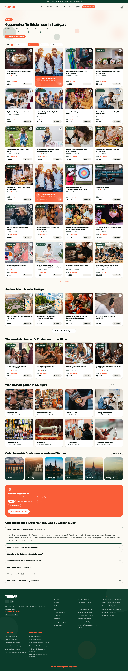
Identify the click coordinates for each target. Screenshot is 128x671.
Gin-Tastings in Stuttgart (12, 639)
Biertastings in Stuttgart (12, 642)
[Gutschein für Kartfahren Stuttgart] (120, 166)
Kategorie (21, 45)
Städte (56, 7)
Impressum (56, 618)
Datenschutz (57, 615)
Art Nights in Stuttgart (108, 615)
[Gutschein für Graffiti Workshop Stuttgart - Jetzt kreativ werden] (90, 50)
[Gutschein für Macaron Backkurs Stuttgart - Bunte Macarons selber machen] (60, 128)
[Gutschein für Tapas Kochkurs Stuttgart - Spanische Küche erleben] (120, 128)
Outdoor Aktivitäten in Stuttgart (39, 646)
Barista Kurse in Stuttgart (85, 609)
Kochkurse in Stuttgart (84, 602)
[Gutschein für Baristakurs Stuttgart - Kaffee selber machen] (90, 244)
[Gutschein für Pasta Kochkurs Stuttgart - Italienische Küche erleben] (30, 166)
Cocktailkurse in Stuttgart (85, 615)
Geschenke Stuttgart (35, 636)
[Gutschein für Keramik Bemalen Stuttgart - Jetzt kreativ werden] (90, 128)
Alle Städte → (117, 453)
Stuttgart (33, 45)
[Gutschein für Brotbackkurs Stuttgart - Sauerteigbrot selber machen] (30, 50)
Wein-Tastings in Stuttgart (13, 649)
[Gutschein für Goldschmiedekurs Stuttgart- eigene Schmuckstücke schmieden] (120, 244)
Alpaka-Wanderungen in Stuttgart (112, 609)
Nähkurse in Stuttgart (84, 618)
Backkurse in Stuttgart (84, 622)
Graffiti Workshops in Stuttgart (111, 602)
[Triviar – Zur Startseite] (10, 7)
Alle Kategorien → (115, 385)
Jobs (54, 609)
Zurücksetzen (69, 44)
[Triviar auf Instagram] (7, 601)
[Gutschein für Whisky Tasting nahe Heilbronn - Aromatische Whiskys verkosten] (30, 345)
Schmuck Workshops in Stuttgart (112, 599)
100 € (33, 501)
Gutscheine (89, 7)
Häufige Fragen (58, 606)
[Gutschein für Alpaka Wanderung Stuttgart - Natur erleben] (30, 128)
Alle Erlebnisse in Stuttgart (62, 331)
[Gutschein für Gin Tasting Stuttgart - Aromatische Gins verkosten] (120, 206)
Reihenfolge (56, 45)
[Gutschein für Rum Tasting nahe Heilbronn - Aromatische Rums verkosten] (60, 345)
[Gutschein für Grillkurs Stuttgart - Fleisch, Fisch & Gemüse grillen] (60, 90)
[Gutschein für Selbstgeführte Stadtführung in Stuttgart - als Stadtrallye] (30, 295)
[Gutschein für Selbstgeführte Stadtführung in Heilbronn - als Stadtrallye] (60, 295)
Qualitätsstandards (59, 612)
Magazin (77, 7)
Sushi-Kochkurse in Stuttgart (86, 606)
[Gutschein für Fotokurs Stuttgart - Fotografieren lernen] (30, 206)
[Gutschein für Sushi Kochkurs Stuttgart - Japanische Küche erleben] (120, 50)
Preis (44, 45)
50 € (18, 501)
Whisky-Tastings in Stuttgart (13, 646)
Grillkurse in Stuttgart (108, 606)
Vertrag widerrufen (11, 615)
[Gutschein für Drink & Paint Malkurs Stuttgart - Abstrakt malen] (30, 244)
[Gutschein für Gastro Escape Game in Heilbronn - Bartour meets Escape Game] (90, 295)
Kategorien (66, 7)
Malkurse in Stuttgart (84, 599)
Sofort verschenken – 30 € (18, 511)
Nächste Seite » (64, 281)
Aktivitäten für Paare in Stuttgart (39, 642)
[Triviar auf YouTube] (12, 601)
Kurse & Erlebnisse (45, 7)
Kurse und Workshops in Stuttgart (15, 652)
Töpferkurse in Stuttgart (85, 612)
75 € (25, 501)
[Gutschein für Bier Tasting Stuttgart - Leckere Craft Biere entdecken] (60, 206)
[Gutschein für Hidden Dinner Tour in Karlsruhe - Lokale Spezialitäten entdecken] (120, 345)
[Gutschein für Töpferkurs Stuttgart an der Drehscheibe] (30, 90)
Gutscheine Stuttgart (35, 639)
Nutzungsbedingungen (60, 622)
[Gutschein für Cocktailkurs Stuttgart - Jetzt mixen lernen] (90, 90)
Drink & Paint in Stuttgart (109, 612)
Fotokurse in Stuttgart (11, 636)
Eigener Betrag (14, 505)
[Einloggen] (122, 7)
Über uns (56, 599)
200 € (41, 501)
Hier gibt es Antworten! (12, 611)
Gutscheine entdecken (16, 36)
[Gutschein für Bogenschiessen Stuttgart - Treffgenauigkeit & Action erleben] (90, 166)
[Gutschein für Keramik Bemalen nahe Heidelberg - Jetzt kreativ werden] (90, 345)
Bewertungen (57, 625)
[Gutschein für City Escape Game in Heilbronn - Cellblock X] (120, 295)
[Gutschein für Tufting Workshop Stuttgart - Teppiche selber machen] (120, 90)
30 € (11, 501)
